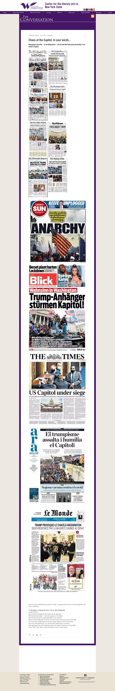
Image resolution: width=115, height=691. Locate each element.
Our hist (62, 679)
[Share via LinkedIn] (37, 635)
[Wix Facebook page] (84, 10)
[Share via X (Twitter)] (33, 635)
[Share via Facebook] (29, 635)
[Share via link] (41, 635)
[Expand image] (38, 69)
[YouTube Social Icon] (94, 10)
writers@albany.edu (24, 683)
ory (64, 679)
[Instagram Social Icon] (89, 10)
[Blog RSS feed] (92, 16)
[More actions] (85, 36)
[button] (59, 12)
